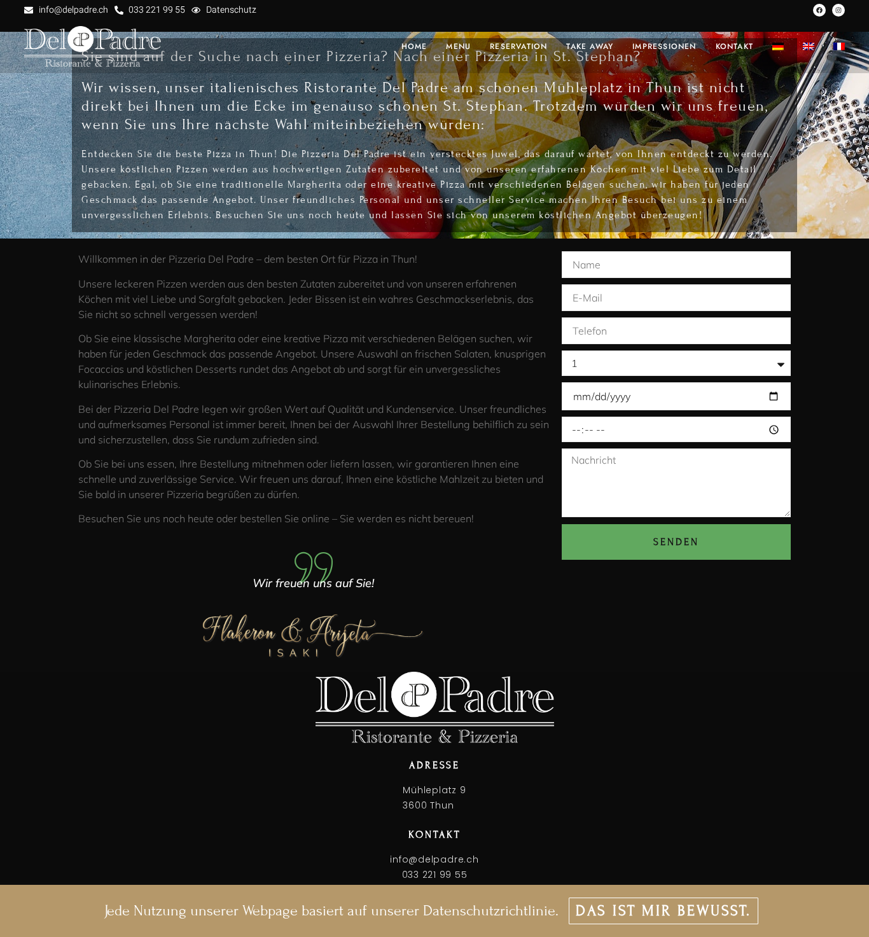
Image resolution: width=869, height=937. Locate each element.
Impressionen (664, 46)
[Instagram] (838, 10)
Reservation (518, 46)
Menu (458, 46)
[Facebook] (819, 10)
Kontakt (734, 46)
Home (414, 46)
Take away (589, 46)
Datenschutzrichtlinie (489, 910)
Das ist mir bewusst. (663, 910)
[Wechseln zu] (778, 46)
